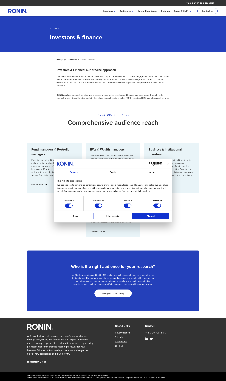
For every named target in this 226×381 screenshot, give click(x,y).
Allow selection (113, 216)
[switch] (98, 206)
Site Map (119, 337)
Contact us (207, 11)
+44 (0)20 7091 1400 (155, 332)
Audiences (125, 11)
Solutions (108, 11)
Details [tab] (113, 172)
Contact (119, 346)
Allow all (151, 216)
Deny (75, 216)
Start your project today (113, 293)
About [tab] (152, 172)
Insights (165, 11)
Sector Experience (147, 11)
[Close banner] (168, 164)
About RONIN (181, 11)
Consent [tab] (74, 172)
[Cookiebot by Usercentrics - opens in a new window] (150, 164)
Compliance (121, 341)
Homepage (61, 59)
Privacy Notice (122, 332)
